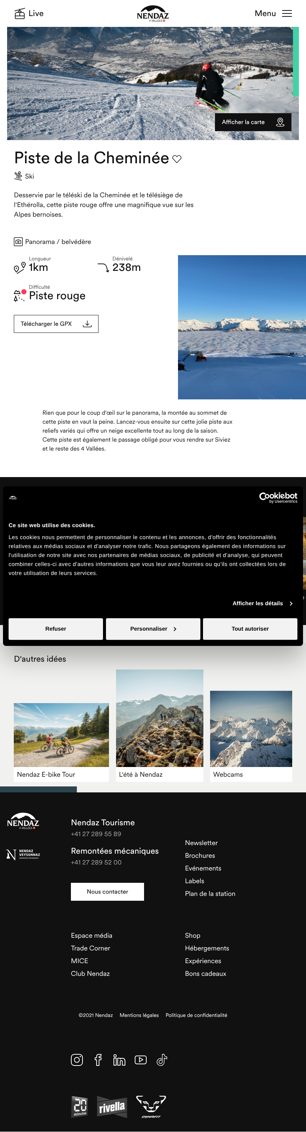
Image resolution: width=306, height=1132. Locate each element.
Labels (194, 880)
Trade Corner (90, 948)
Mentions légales (139, 1015)
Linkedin (119, 1060)
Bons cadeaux (206, 973)
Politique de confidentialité (197, 1015)
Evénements (203, 868)
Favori (176, 159)
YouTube (141, 1060)
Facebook (98, 1060)
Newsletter (201, 842)
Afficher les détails (257, 603)
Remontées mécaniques (115, 851)
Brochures (200, 855)
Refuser (56, 628)
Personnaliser (148, 628)
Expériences (203, 960)
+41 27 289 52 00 (96, 862)
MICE (79, 960)
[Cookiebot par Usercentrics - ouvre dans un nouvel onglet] (264, 498)
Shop (192, 935)
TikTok (162, 1060)
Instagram (77, 1060)
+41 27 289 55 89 (96, 833)
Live (36, 13)
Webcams (228, 774)
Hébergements (207, 948)
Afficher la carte (243, 122)
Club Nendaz (90, 973)
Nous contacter (107, 892)
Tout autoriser (250, 628)
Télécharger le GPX (46, 324)
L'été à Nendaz (141, 774)
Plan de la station (210, 893)
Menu (265, 13)
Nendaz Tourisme (23, 821)
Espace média (91, 935)
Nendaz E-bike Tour (46, 774)
